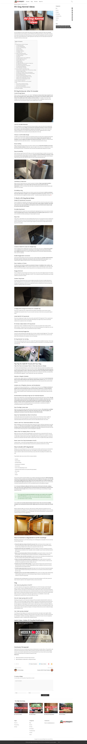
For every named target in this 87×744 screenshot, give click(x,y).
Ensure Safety (19, 48)
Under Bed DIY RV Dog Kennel (22, 64)
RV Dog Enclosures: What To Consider (22, 44)
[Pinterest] (48, 664)
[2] (19, 343)
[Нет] (85, 742)
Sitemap (15, 726)
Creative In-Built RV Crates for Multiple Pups (23, 57)
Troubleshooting (58, 16)
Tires (66, 27)
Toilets (69, 27)
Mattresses (57, 27)
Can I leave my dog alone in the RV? (22, 83)
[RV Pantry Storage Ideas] (51, 708)
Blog (56, 8)
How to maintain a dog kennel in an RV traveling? (23, 81)
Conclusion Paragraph (19, 88)
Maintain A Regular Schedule (21, 71)
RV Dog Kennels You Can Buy (22, 67)
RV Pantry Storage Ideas (49, 714)
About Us (15, 722)
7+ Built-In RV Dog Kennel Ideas (21, 53)
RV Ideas (57, 12)
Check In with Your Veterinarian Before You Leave (24, 76)
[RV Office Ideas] (36, 708)
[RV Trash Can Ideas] (21, 708)
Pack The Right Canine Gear (21, 74)
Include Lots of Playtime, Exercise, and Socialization (25, 72)
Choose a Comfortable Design (21, 47)
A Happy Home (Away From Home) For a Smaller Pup (25, 63)
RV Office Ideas (32, 714)
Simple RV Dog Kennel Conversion (22, 54)
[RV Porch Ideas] (66, 708)
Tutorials (57, 18)
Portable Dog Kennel (20, 55)
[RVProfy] (19, 1)
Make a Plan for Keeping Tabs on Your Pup (23, 77)
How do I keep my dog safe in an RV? (22, 84)
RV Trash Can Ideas (18, 714)
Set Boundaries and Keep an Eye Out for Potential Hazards (26, 73)
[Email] (51, 664)
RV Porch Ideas (62, 714)
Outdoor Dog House (20, 62)
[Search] (72, 1)
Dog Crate (18, 56)
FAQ (16, 82)
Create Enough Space (20, 45)
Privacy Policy (16, 724)
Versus (57, 20)
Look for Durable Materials (21, 46)
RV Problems (58, 14)
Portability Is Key (19, 52)
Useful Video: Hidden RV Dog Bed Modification (23, 87)
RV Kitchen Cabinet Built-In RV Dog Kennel (24, 65)
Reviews (57, 10)
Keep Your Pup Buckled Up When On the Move (24, 75)
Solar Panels (62, 27)
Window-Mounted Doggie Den (22, 66)
